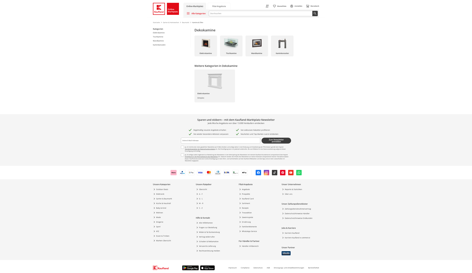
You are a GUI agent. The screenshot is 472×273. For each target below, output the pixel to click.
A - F (201, 194)
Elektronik (160, 194)
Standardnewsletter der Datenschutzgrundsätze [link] (200, 149)
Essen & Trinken (162, 236)
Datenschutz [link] (258, 268)
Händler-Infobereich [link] (250, 246)
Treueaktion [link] (247, 212)
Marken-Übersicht (163, 240)
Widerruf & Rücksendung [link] (209, 232)
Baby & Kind (161, 208)
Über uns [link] (288, 194)
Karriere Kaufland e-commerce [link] (297, 237)
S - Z (201, 208)
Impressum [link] (232, 268)
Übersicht (203, 189)
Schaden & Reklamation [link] (209, 241)
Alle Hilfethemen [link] (206, 223)
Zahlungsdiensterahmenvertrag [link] (298, 209)
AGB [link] (268, 268)
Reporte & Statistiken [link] (293, 189)
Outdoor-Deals (162, 189)
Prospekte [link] (246, 194)
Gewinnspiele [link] (247, 217)
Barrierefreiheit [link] (313, 268)
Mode (158, 217)
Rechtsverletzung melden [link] (209, 251)
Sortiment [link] (246, 203)
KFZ (157, 231)
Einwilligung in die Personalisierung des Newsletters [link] (201, 157)
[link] (219, 6)
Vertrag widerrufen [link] (207, 237)
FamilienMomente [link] (249, 226)
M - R (201, 203)
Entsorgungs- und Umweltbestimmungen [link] (289, 268)
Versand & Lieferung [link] (207, 246)
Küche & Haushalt (163, 203)
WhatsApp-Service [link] (249, 231)
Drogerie (159, 222)
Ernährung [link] (246, 222)
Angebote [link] (246, 189)
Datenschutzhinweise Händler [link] (297, 213)
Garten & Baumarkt (164, 198)
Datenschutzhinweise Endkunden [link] (298, 218)
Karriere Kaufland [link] (292, 233)
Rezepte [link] (245, 208)
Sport (158, 226)
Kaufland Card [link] (248, 198)
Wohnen (159, 212)
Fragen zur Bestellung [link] (208, 227)
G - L (201, 198)
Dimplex (200, 98)
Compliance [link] (245, 268)
